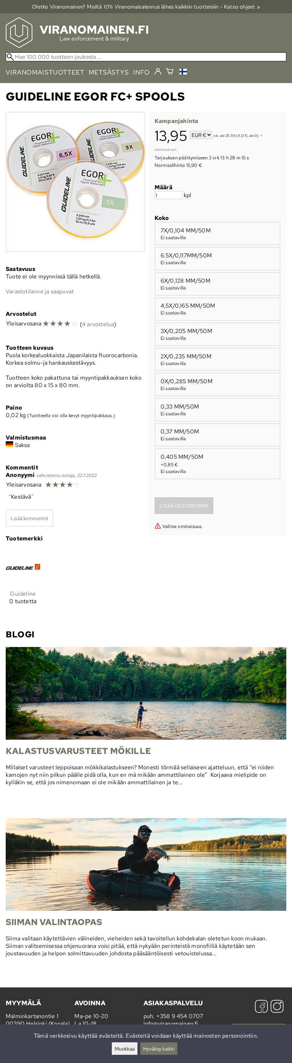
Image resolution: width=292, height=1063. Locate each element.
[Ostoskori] (169, 72)
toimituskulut (166, 149)
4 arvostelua (98, 324)
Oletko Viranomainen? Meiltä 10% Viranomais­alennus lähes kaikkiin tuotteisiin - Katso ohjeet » (146, 6)
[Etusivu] (77, 46)
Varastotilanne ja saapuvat (40, 291)
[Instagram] (277, 1007)
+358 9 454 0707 (179, 1016)
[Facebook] (261, 1007)
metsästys (109, 72)
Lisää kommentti (29, 518)
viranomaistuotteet (45, 72)
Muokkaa (125, 1048)
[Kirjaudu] (158, 71)
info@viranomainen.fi (171, 1023)
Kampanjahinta (176, 121)
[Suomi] (184, 72)
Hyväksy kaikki (158, 1048)
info (141, 72)
